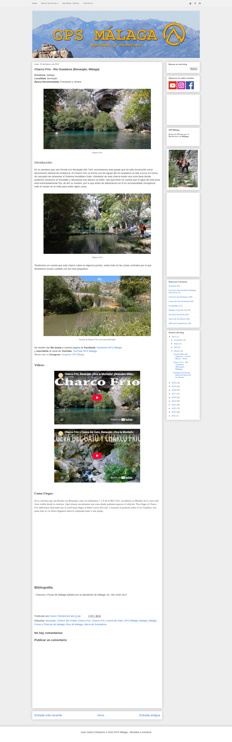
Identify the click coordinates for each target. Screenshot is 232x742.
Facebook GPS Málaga (109, 347)
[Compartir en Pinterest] (99, 616)
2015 (174, 401)
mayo (176, 344)
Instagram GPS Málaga (72, 354)
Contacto (88, 3)
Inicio (100, 715)
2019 (174, 386)
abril (176, 347)
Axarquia (172, 286)
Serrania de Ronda (177, 314)
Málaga (152, 620)
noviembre (178, 340)
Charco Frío (98, 620)
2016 (174, 397)
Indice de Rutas (49, 3)
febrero (177, 351)
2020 (174, 383)
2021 (174, 337)
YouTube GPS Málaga (85, 351)
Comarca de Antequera (178, 297)
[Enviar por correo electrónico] (89, 616)
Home (34, 3)
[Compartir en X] (94, 616)
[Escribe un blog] (92, 616)
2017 (174, 394)
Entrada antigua (149, 715)
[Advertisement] (182, 109)
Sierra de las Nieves (177, 319)
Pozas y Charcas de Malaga (49, 624)
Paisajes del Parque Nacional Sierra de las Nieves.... (182, 375)
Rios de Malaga (74, 624)
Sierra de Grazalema (95, 624)
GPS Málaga (131, 620)
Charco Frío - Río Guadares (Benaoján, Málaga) (180, 365)
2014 (174, 405)
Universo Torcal (70, 3)
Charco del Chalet (67, 620)
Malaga (143, 620)
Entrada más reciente (48, 715)
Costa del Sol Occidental (179, 301)
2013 (174, 408)
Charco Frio (84, 620)
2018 (174, 390)
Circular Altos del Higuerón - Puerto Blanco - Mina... (182, 356)
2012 (174, 412)
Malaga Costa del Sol (178, 310)
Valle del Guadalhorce (178, 323)
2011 (174, 416)
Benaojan (51, 620)
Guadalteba (174, 306)
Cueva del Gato (114, 620)
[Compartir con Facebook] (97, 616)
